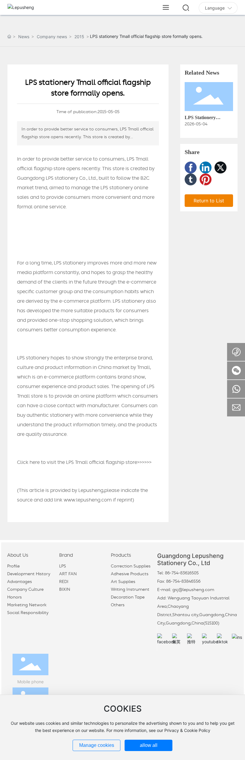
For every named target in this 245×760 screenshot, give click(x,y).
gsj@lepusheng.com (193, 589)
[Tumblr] (191, 179)
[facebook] (163, 639)
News (23, 36)
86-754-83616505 (182, 573)
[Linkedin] (206, 167)
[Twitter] (220, 167)
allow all (148, 745)
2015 (79, 36)
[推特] (193, 639)
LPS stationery (116, 187)
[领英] (178, 639)
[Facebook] (191, 167)
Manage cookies (96, 745)
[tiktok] (223, 639)
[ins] (238, 639)
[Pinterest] (206, 179)
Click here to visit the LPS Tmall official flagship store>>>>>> (84, 462)
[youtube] (208, 639)
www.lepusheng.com (88, 500)
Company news (52, 36)
